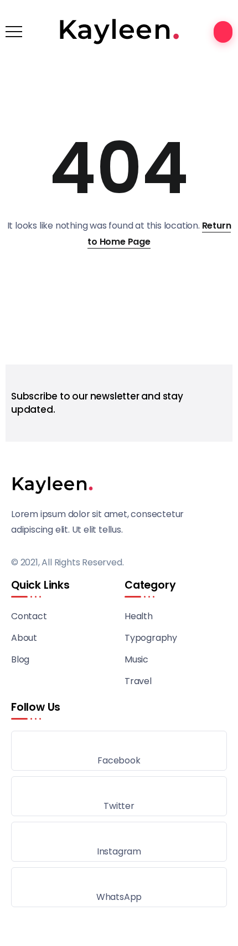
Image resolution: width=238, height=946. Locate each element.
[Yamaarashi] (119, 30)
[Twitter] (119, 796)
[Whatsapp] (119, 887)
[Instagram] (119, 841)
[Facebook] (119, 750)
